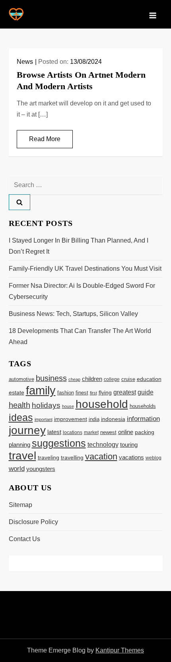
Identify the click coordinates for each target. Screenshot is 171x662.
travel (22, 456)
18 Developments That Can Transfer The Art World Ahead (80, 336)
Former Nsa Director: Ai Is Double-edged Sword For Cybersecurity (82, 291)
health (19, 405)
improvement (70, 419)
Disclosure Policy (33, 522)
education (149, 379)
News (25, 61)
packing (144, 432)
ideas (21, 417)
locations (72, 432)
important (43, 419)
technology (103, 444)
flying (105, 393)
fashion (65, 393)
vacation (101, 456)
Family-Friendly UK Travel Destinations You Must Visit (85, 268)
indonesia (113, 419)
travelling (72, 458)
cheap (74, 379)
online (125, 432)
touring (129, 444)
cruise (128, 379)
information (143, 419)
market (91, 432)
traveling (48, 458)
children (92, 378)
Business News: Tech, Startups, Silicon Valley (73, 313)
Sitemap (20, 504)
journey (27, 430)
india (94, 419)
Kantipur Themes (119, 650)
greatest (124, 392)
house (68, 406)
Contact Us (24, 539)
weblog (153, 458)
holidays (46, 405)
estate (16, 393)
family (41, 390)
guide (146, 392)
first (93, 392)
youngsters (40, 468)
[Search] (19, 202)
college (112, 379)
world (17, 469)
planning (19, 444)
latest (54, 432)
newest (108, 432)
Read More (44, 139)
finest (82, 393)
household (102, 404)
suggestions (59, 443)
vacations (131, 457)
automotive (21, 379)
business (51, 378)
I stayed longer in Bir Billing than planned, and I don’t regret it (78, 246)
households (143, 406)
